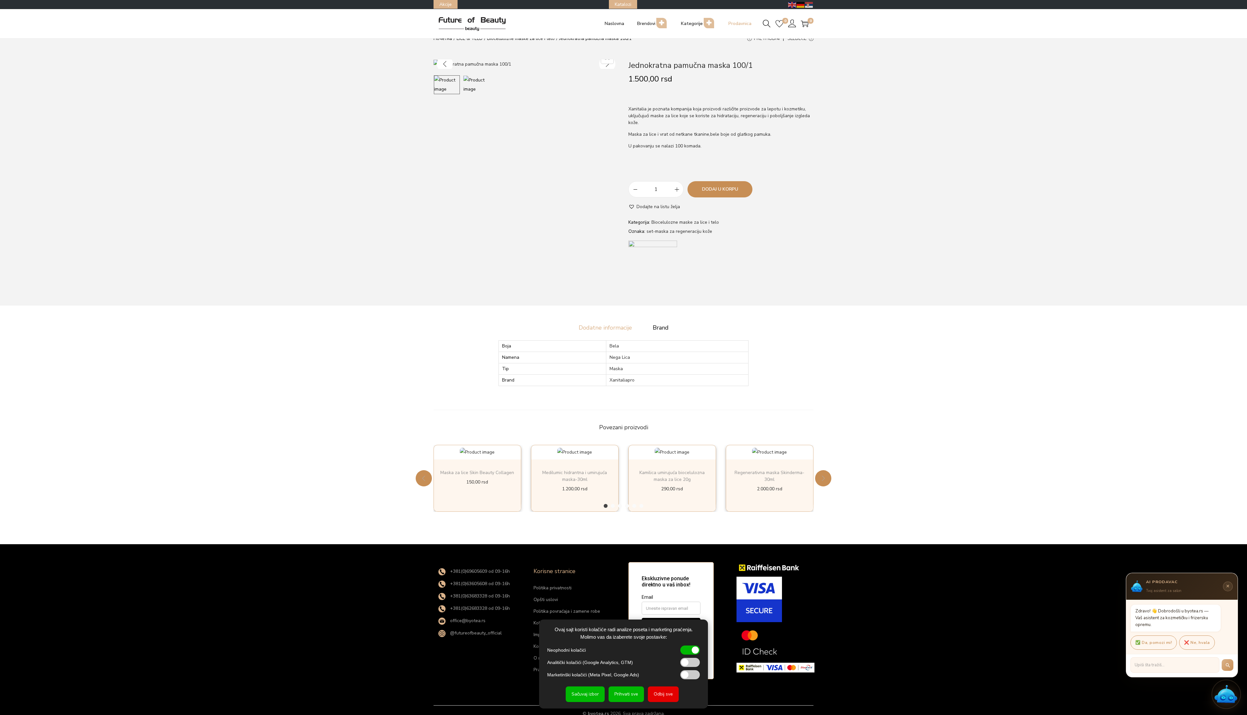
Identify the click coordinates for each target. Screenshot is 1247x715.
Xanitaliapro (622, 380)
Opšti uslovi (546, 599)
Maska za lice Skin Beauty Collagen (477, 473)
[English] (792, 4)
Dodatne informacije (605, 328)
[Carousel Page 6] (641, 506)
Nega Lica (620, 357)
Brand (661, 328)
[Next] (607, 64)
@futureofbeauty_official (475, 633)
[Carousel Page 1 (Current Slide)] (606, 506)
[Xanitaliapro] (652, 265)
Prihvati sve (626, 694)
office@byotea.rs (467, 621)
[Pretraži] (1227, 665)
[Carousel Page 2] (613, 506)
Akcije (445, 4)
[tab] (605, 327)
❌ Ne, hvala (1197, 642)
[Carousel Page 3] (620, 506)
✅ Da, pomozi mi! (1153, 642)
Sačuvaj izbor (585, 694)
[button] (654, 206)
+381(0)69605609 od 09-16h (479, 571)
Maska (616, 369)
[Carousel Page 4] (627, 506)
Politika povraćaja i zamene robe (567, 611)
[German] (801, 4)
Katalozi (623, 4)
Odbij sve (663, 694)
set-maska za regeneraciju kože (679, 231)
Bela (614, 346)
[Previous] (445, 64)
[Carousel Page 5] (634, 506)
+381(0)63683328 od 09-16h (479, 596)
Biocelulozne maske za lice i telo (685, 222)
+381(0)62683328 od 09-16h (479, 608)
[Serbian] (809, 4)
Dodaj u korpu (720, 189)
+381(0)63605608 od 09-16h (479, 584)
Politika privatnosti (553, 588)
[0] (779, 24)
